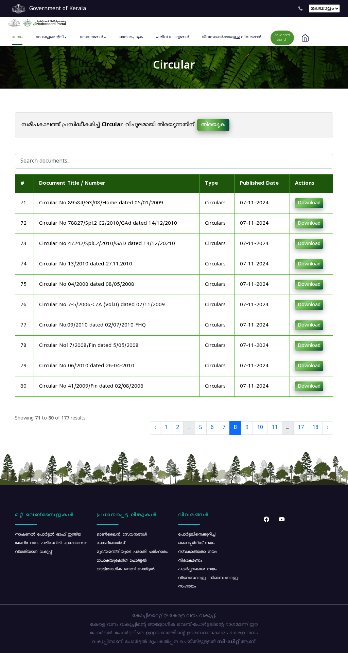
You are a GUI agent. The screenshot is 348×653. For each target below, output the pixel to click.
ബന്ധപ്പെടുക (131, 37)
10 (260, 427)
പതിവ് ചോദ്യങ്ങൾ (172, 37)
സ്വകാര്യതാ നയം (197, 551)
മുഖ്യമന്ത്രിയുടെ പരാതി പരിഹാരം (132, 551)
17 (301, 427)
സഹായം (187, 586)
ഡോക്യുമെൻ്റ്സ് (50, 37)
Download (309, 203)
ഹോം (17, 37)
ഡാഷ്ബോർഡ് (111, 542)
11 (275, 427)
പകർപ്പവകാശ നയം (197, 568)
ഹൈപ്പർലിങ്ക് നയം (196, 542)
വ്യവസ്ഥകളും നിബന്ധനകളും (208, 577)
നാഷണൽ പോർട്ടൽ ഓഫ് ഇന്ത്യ (48, 534)
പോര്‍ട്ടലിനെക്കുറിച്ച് (196, 534)
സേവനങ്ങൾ (91, 37)
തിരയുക (213, 125)
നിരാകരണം (190, 560)
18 (315, 427)
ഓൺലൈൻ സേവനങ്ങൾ (122, 534)
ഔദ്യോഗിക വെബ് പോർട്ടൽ (125, 568)
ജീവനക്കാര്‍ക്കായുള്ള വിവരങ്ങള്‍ (231, 37)
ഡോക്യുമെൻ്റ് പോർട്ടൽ (121, 560)
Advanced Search (282, 37)
